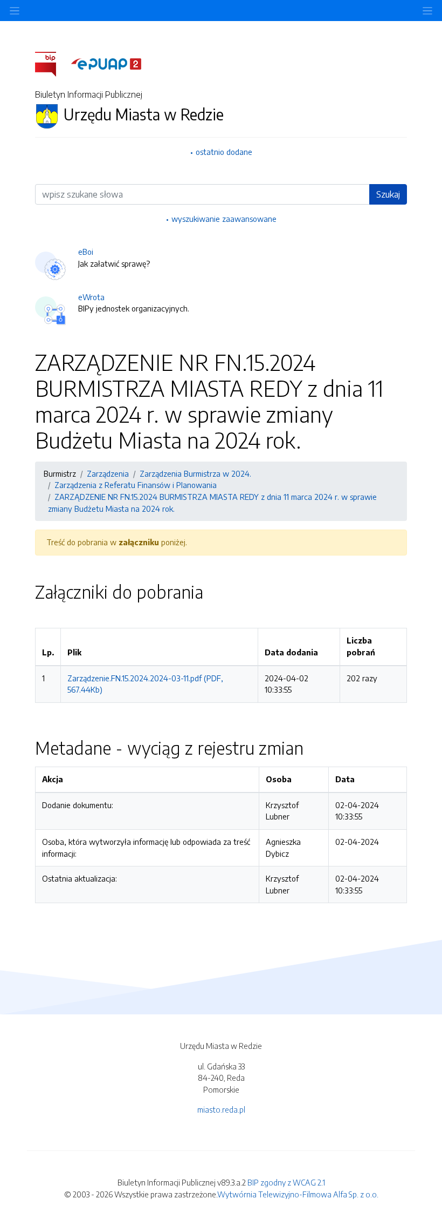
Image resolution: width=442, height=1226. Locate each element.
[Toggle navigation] (427, 10)
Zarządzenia (108, 473)
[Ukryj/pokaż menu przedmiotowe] (14, 10)
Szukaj (388, 194)
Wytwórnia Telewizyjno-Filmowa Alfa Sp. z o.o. (297, 1194)
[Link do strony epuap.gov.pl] (106, 63)
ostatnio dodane (224, 152)
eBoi (85, 251)
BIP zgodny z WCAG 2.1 (286, 1182)
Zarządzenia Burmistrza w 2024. (195, 473)
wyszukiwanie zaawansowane (224, 218)
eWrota (91, 297)
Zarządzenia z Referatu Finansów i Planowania (135, 485)
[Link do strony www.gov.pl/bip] (52, 63)
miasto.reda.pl (221, 1109)
